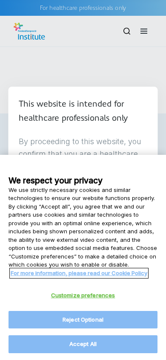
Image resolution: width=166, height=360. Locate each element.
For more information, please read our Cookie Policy (79, 273)
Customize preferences (83, 295)
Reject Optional (83, 319)
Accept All (83, 343)
